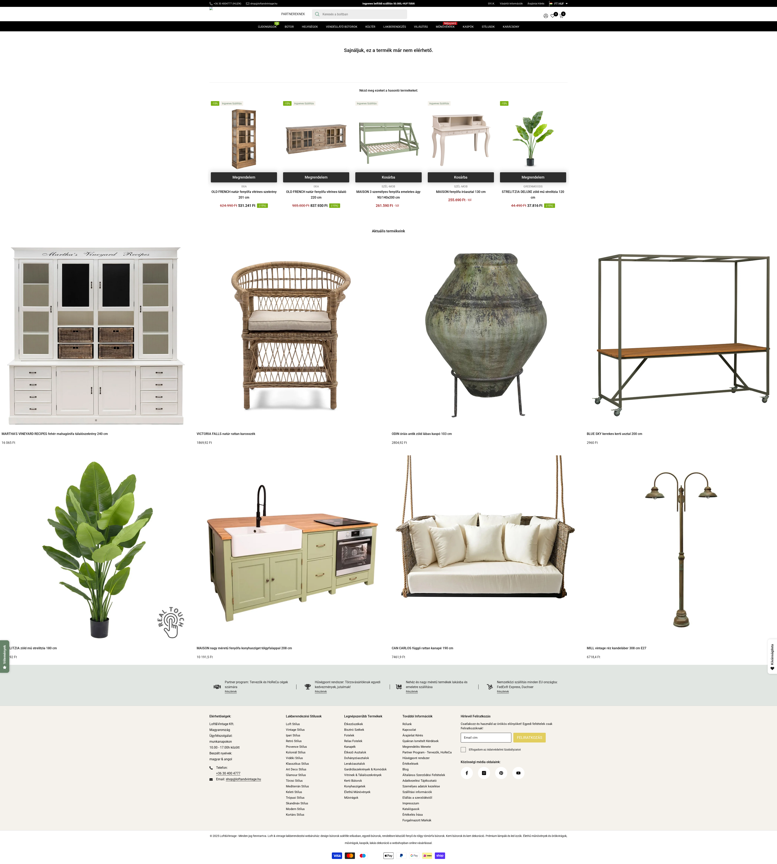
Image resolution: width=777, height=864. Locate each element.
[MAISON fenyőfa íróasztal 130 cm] (461, 139)
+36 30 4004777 (223, 3)
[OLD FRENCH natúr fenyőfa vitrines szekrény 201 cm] (244, 139)
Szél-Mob (388, 186)
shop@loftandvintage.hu (263, 3)
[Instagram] (484, 773)
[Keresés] (359, 14)
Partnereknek (293, 14)
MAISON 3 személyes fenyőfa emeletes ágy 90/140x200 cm (388, 194)
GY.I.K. (491, 3)
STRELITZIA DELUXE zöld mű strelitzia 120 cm (533, 194)
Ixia (244, 186)
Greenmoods (532, 186)
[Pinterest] (501, 773)
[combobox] (363, 14)
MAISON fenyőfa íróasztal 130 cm (461, 192)
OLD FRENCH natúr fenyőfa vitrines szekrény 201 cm (244, 194)
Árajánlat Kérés (536, 3)
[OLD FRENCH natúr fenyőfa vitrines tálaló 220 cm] (316, 139)
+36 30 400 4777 (228, 773)
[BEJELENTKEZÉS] (545, 15)
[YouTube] (518, 773)
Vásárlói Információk (511, 3)
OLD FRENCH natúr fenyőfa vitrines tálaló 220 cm (316, 194)
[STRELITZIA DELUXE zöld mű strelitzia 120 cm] (533, 139)
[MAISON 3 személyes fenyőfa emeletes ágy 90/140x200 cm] (388, 139)
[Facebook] (467, 773)
